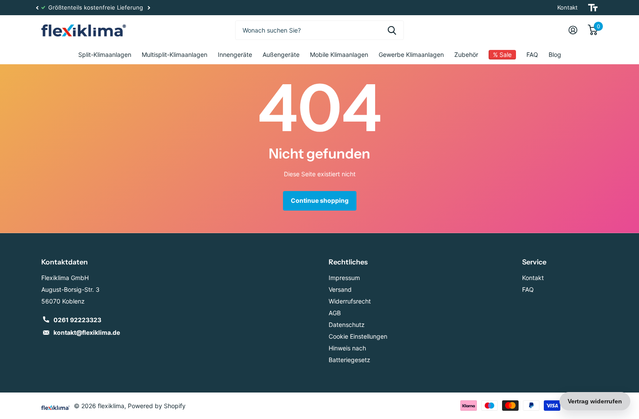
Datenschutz (347, 324)
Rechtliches (348, 261)
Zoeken (392, 30)
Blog (555, 54)
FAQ (532, 54)
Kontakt (567, 7)
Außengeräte (281, 54)
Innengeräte (235, 54)
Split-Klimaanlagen (104, 54)
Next (385, 7)
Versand (340, 289)
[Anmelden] (573, 30)
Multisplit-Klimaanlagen (174, 54)
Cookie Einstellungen (358, 336)
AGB (335, 313)
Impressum (344, 277)
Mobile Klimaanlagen (339, 54)
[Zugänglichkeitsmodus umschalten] (593, 7)
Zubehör (466, 54)
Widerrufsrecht (350, 301)
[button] (37, 7)
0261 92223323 (77, 319)
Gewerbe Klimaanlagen (411, 54)
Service (534, 261)
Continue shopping (320, 200)
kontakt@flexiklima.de (86, 332)
